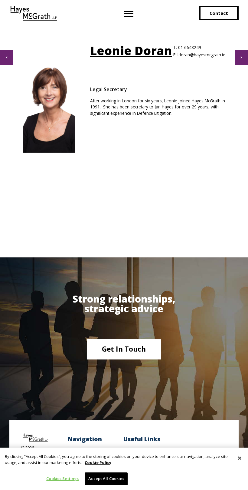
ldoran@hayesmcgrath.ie (199, 55)
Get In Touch (124, 349)
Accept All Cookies (106, 478)
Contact (219, 13)
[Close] (239, 458)
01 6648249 (187, 47)
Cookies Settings (62, 478)
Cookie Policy (98, 462)
